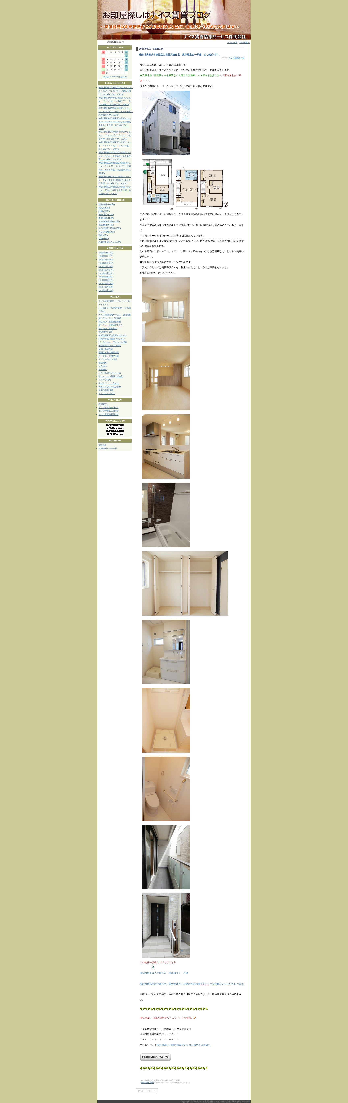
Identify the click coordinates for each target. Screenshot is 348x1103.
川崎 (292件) (104, 211)
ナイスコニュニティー (109, 383)
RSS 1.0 (102, 445)
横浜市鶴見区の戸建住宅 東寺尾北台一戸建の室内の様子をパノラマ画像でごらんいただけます (192, 983)
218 (116, 414)
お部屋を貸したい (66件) (110, 242)
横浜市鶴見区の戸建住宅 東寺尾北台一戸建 (164, 973)
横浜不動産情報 (106, 390)
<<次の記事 (232, 42)
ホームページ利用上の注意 (111, 376)
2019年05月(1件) (106, 290)
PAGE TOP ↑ (147, 1091)
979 (116, 407)
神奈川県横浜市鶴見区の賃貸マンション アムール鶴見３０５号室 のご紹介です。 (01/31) (115, 190)
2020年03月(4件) (106, 256)
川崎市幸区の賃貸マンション (112, 339)
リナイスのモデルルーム (110, 373)
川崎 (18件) (104, 238)
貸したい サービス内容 (110, 318)
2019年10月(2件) (106, 273)
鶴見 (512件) (104, 208)
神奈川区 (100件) (106, 214)
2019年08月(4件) (106, 280)
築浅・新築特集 (106, 349)
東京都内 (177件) (106, 225)
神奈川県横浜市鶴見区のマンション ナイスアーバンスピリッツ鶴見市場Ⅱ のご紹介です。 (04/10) (116, 90)
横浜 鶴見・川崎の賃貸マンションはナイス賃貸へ (183, 1044)
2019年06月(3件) (106, 287)
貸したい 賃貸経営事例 (110, 321)
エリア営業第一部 (107, 407)
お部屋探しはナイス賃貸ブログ (120, 21)
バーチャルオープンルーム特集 (113, 342)
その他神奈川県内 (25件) (110, 228)
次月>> (124, 76)
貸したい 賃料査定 (108, 328)
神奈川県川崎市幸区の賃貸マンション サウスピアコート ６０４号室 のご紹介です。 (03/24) (116, 111)
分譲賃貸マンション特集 (110, 345)
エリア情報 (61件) (107, 232)
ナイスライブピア (107, 393)
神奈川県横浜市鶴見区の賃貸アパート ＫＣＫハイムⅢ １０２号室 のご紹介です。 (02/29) (115, 145)
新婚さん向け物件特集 (109, 352)
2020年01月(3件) (106, 263)
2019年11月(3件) (106, 270)
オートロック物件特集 (109, 356)
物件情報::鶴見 (147, 1082)
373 (116, 411)
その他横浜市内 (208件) (109, 221)
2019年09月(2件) (106, 277)
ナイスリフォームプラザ (110, 387)
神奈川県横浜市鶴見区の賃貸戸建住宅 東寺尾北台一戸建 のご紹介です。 (180, 54)
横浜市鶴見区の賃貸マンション (113, 335)
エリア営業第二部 (107, 411)
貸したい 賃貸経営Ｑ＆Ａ (111, 325)
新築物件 (103, 363)
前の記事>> (244, 42)
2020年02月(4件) (106, 259)
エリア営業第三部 (107, 414)
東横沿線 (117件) (106, 218)
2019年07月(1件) (106, 283)
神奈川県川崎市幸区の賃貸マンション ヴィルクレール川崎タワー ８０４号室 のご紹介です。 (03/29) (115, 101)
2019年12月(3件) (106, 266)
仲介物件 (103, 366)
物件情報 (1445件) (107, 204)
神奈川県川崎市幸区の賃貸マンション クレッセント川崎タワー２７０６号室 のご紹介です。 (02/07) (115, 179)
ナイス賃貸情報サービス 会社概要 (115, 315)
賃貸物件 (103, 369)
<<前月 (106, 76)
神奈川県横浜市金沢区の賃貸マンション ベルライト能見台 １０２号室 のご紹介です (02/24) (115, 155)
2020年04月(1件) (106, 253)
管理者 (102, 404)
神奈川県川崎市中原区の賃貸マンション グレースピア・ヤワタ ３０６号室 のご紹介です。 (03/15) (115, 135)
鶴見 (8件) (103, 235)
